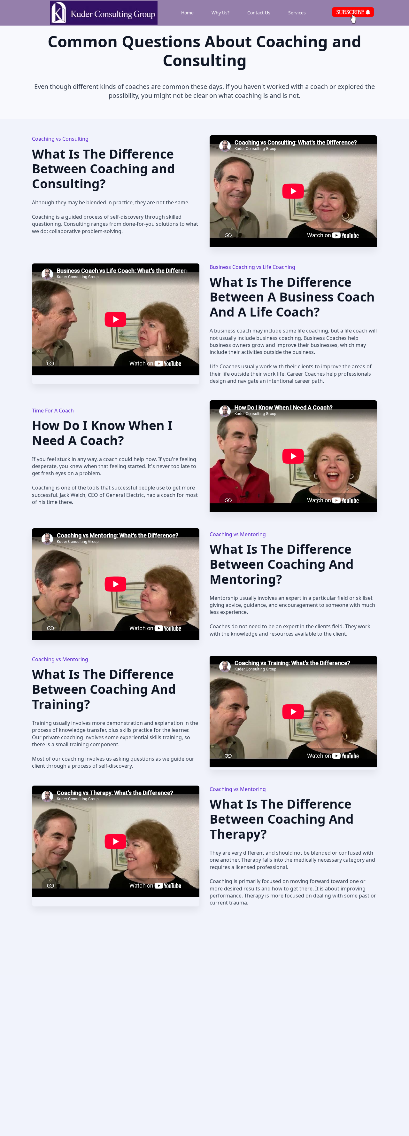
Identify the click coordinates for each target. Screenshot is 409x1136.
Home (187, 13)
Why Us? (220, 13)
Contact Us (258, 13)
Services (297, 13)
